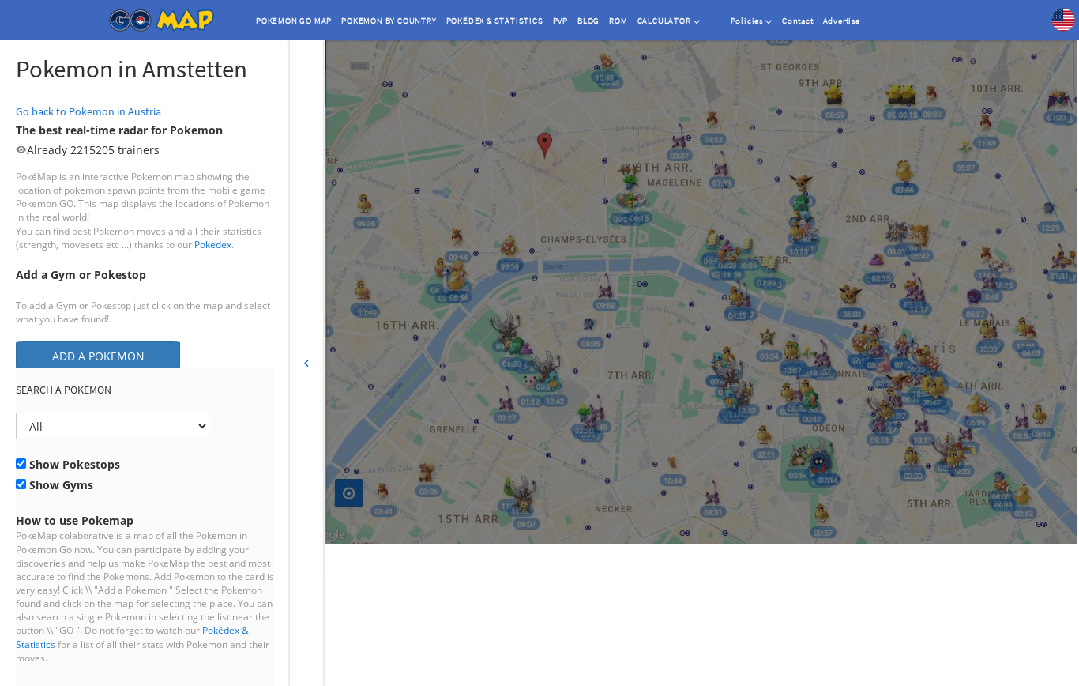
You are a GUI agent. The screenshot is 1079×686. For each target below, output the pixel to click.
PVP (560, 20)
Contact (798, 20)
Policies (747, 20)
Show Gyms (59, 484)
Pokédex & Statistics (494, 20)
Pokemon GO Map (294, 20)
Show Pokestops (73, 464)
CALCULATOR (664, 20)
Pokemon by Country (388, 20)
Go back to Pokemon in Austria (88, 111)
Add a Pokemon (98, 356)
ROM (618, 20)
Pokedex (212, 244)
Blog (588, 20)
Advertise (841, 20)
